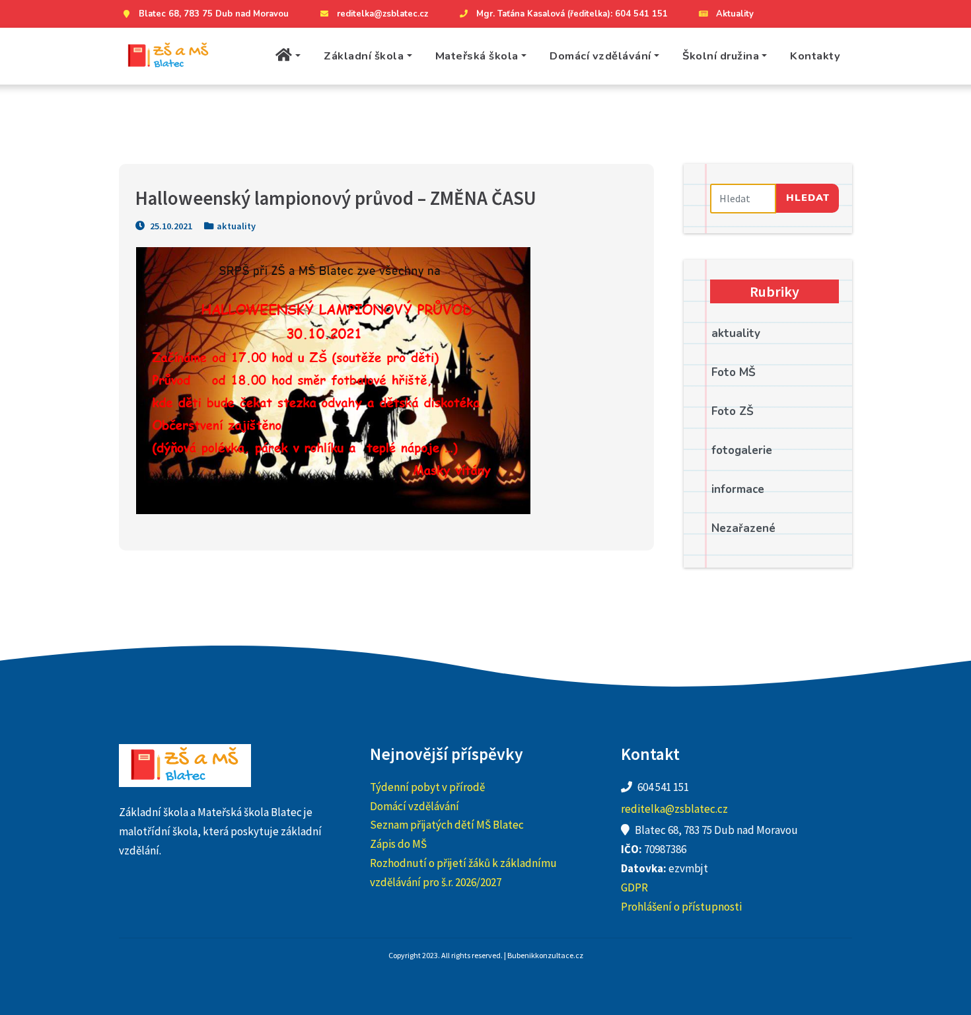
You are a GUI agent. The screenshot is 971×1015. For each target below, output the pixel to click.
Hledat (808, 197)
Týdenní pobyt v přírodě (427, 787)
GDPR (634, 887)
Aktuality (735, 14)
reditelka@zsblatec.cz (382, 14)
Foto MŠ (733, 372)
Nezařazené (743, 528)
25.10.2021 (170, 226)
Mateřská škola (477, 55)
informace (737, 489)
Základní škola (364, 55)
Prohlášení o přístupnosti (681, 906)
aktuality (236, 226)
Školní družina (720, 55)
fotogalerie (741, 450)
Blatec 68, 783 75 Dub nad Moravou (214, 14)
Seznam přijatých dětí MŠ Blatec (447, 824)
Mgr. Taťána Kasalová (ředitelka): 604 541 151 (572, 14)
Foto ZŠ (732, 411)
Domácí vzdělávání (600, 55)
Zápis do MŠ (398, 844)
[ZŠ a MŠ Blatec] (168, 56)
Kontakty (815, 55)
